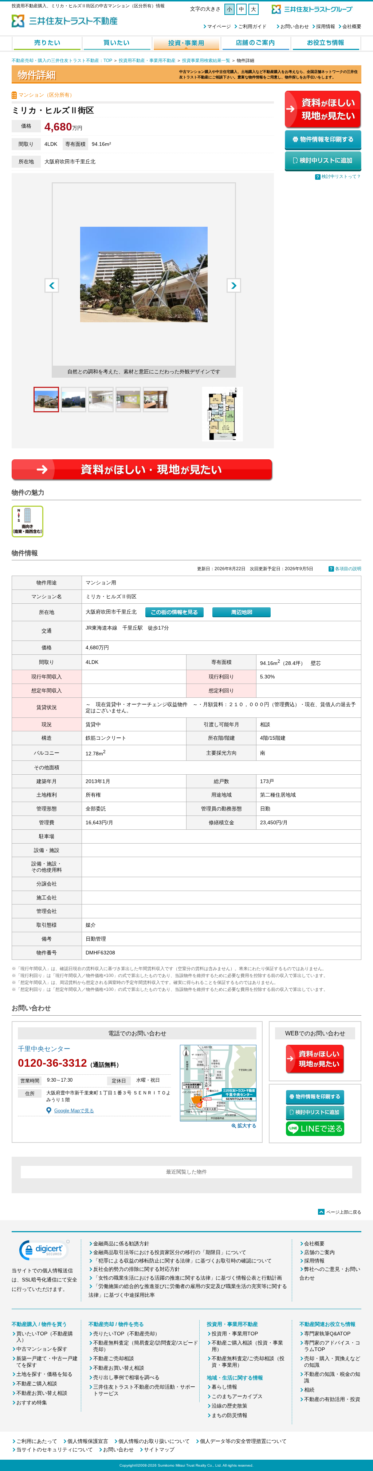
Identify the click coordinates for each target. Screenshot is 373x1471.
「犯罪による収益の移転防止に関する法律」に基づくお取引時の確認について (182, 1261)
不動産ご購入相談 (36, 1383)
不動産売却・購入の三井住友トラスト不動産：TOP (62, 60)
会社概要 (351, 26)
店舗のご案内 (319, 1252)
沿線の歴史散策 (229, 1406)
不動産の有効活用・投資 (332, 1399)
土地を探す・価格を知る (44, 1374)
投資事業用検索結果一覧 (206, 60)
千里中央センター (44, 1048)
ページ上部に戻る (340, 1212)
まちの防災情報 (229, 1415)
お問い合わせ (294, 26)
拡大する (246, 1125)
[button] (44, 1252)
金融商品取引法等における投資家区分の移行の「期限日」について (169, 1252)
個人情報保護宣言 (87, 1441)
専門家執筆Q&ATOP (327, 1333)
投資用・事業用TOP (235, 1333)
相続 (309, 1390)
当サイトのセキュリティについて (54, 1449)
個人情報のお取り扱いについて (154, 1441)
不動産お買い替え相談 (41, 1393)
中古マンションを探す (41, 1349)
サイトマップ (159, 1449)
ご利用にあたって (36, 1441)
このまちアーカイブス (237, 1396)
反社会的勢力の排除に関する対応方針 (136, 1269)
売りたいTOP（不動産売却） (126, 1333)
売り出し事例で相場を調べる (126, 1377)
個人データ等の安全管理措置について (243, 1441)
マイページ (219, 26)
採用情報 (325, 26)
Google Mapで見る (74, 1110)
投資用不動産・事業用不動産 (147, 60)
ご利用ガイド (252, 26)
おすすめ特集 (31, 1402)
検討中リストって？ (341, 176)
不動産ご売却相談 (113, 1358)
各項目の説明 (348, 568)
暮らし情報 (224, 1387)
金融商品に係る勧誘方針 (121, 1243)
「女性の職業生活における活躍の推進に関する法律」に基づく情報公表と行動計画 (187, 1278)
